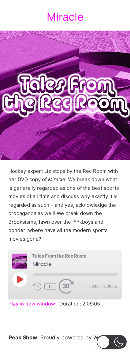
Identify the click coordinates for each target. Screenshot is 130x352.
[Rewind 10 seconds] (37, 286)
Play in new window (31, 303)
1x (50, 286)
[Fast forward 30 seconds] (67, 286)
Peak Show (23, 337)
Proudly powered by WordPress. (81, 337)
